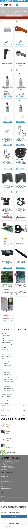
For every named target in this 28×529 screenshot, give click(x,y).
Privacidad (15, 526)
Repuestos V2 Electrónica (9, 390)
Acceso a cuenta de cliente (6, 481)
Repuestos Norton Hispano (9, 383)
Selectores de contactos (7, 394)
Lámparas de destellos (6, 354)
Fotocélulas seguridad (6, 351)
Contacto (3, 479)
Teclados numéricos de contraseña (9, 398)
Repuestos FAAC (7, 372)
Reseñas (2, 483)
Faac (8, 66)
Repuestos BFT (6, 361)
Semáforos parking (6, 396)
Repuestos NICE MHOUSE (9, 381)
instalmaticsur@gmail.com (6, 466)
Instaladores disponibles (6, 488)
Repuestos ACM (7, 360)
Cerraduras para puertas (7, 342)
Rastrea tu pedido (4, 476)
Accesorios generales (6, 335)
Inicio (3, 11)
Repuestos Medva (7, 376)
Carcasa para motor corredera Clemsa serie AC (7, 187)
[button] (26, 503)
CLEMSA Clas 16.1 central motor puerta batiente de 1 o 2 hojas (7, 312)
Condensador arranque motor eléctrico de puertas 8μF (7, 88)
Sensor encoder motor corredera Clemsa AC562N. (21, 140)
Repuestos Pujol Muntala (8, 388)
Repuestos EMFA (7, 368)
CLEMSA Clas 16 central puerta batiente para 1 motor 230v (21, 286)
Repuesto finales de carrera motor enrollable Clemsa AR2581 (7, 262)
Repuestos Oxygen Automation (10, 384)
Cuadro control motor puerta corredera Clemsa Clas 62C (7, 286)
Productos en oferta (5, 412)
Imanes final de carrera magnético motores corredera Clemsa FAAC (7, 210)
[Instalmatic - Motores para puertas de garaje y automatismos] (9, 5)
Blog (2, 486)
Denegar (14, 520)
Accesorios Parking (5, 400)
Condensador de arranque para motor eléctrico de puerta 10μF (20, 88)
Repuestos (16, 11)
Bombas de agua (4, 403)
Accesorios (10, 11)
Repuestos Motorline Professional (10, 377)
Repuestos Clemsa (7, 365)
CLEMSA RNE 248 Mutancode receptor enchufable (7, 236)
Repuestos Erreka (7, 370)
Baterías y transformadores (7, 338)
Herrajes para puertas (5, 408)
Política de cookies (9, 526)
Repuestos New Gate (8, 379)
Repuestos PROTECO (8, 386)
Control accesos (5, 345)
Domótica (4, 347)
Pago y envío (3, 501)
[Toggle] (26, 333)
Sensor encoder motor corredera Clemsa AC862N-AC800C (7, 163)
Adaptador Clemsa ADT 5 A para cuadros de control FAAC (7, 140)
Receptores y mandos (5, 415)
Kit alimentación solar (6, 352)
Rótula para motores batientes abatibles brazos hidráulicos (20, 63)
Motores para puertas (5, 410)
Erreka (21, 66)
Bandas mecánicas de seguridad (8, 336)
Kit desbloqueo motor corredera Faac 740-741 (21, 236)
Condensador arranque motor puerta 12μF (7, 115)
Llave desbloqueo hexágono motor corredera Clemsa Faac (7, 63)
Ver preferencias (14, 523)
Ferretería (4, 349)
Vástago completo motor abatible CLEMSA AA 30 (21, 262)
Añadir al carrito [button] (7, 44)
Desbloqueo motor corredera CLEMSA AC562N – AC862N (21, 163)
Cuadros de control (5, 405)
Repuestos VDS (7, 391)
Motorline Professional (7, 93)
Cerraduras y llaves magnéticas (8, 344)
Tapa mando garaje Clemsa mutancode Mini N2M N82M (7, 39)
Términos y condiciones (6, 498)
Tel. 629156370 (4, 464)
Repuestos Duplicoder (8, 367)
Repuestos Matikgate (8, 374)
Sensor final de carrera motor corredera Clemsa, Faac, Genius (21, 210)
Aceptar (14, 516)
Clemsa (7, 41)
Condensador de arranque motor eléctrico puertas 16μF (21, 115)
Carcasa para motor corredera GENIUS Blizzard (20, 187)
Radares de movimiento (6, 356)
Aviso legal (20, 526)
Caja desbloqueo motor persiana (8, 340)
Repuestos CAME (7, 363)
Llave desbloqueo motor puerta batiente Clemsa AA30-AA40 (21, 39)
